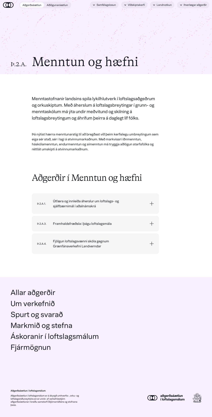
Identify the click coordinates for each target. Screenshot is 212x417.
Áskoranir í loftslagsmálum (55, 336)
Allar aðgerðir (33, 292)
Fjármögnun (31, 347)
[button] (104, 4)
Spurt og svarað (37, 314)
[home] (8, 5)
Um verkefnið (33, 303)
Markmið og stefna (41, 325)
